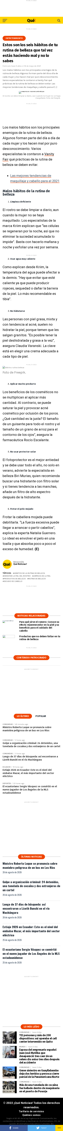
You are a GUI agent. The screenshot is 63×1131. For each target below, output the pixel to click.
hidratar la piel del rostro (17, 576)
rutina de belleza (37, 579)
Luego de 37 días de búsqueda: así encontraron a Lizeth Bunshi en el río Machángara (26, 908)
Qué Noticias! (20, 564)
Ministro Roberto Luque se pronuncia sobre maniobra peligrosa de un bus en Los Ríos (30, 865)
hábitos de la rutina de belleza (29, 573)
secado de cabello (13, 581)
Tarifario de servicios (31, 1111)
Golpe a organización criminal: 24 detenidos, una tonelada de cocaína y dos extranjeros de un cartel (31, 886)
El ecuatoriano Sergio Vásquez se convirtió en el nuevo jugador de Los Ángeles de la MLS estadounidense (31, 953)
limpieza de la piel (42, 576)
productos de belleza (15, 579)
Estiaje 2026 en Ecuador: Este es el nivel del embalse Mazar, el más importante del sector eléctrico (31, 931)
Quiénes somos (31, 1115)
